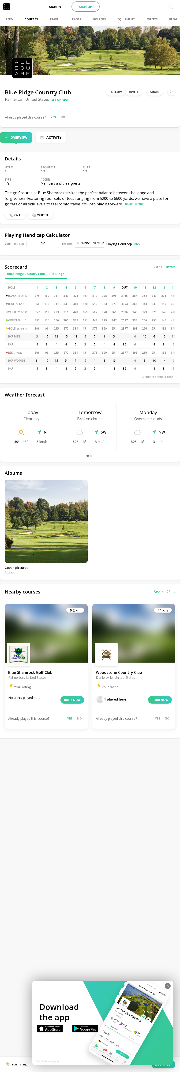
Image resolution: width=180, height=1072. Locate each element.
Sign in (55, 6)
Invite (134, 92)
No (62, 117)
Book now (72, 700)
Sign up (85, 6)
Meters (170, 267)
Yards (158, 267)
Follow (115, 92)
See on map (60, 100)
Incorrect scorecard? (157, 377)
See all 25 (162, 591)
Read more (134, 204)
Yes (53, 117)
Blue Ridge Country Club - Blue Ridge (35, 274)
